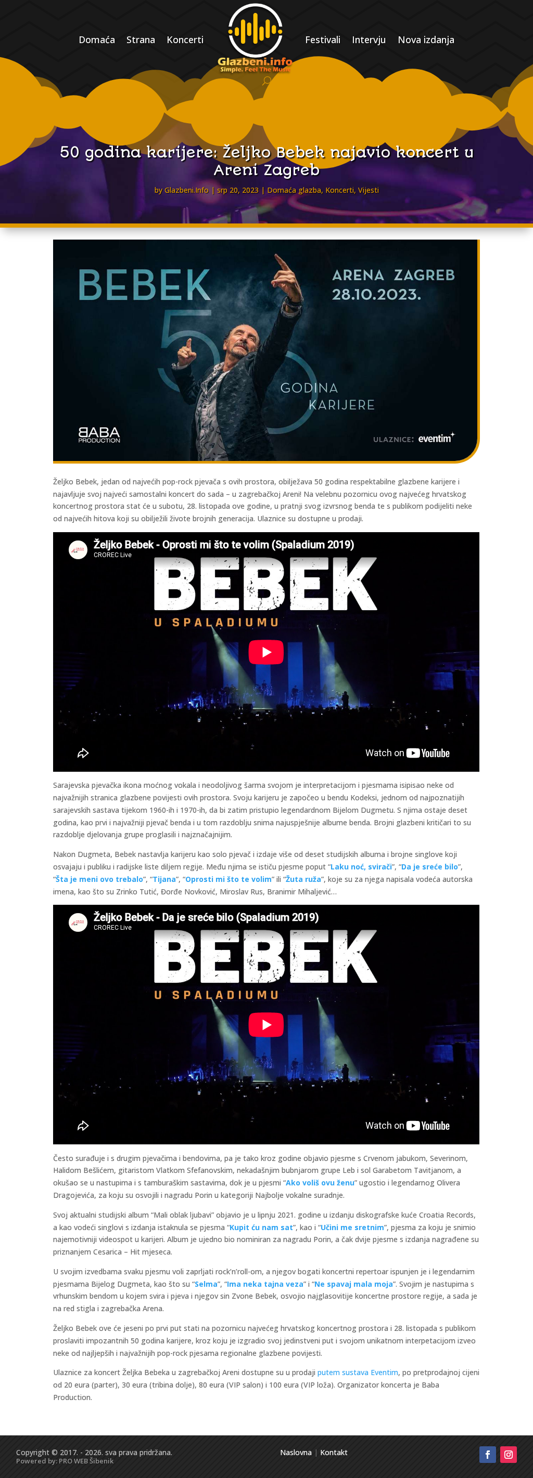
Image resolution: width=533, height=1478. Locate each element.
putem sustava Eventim (358, 1372)
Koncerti (185, 39)
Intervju (369, 39)
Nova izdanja (426, 39)
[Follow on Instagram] (508, 1454)
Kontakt (334, 1452)
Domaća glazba (294, 190)
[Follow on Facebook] (487, 1454)
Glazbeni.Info (186, 190)
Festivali (322, 39)
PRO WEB (73, 1461)
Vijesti (368, 190)
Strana (140, 39)
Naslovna (296, 1452)
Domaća (97, 39)
